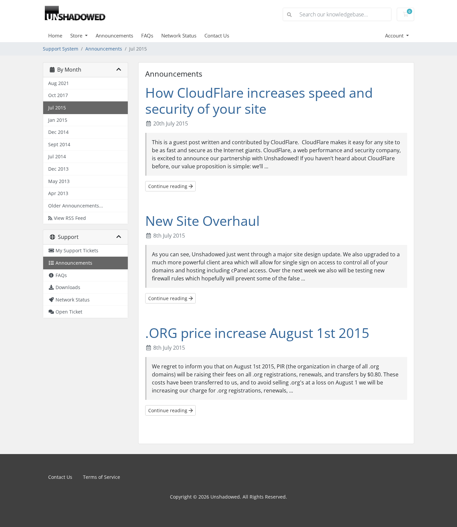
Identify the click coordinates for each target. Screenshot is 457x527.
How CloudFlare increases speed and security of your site (259, 100)
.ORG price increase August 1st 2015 (257, 333)
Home (55, 35)
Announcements (114, 35)
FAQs (147, 35)
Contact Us (216, 35)
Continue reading (168, 186)
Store (77, 35)
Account (395, 35)
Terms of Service (101, 477)
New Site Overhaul (202, 220)
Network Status (178, 35)
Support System (60, 49)
